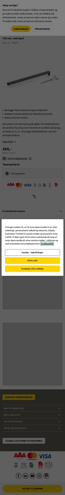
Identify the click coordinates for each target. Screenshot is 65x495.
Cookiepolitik (47, 243)
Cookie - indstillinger (32, 252)
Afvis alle (32, 260)
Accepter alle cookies (32, 268)
